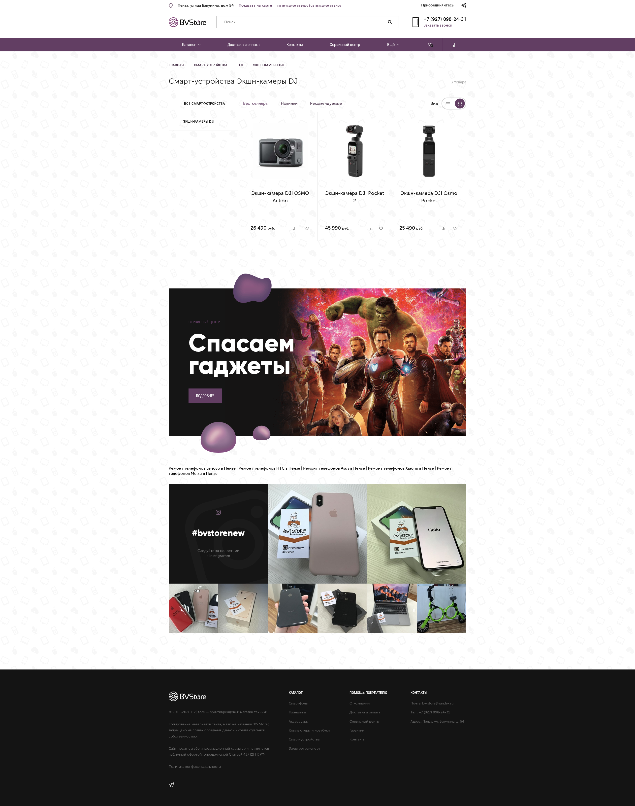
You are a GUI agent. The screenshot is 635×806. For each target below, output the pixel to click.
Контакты (294, 44)
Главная (176, 65)
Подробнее (205, 395)
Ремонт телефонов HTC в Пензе (269, 468)
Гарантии (356, 730)
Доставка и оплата (243, 44)
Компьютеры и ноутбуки (309, 730)
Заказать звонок (438, 25)
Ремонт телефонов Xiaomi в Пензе (401, 468)
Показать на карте (255, 5)
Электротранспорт (304, 748)
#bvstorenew (218, 532)
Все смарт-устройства (204, 103)
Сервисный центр (345, 44)
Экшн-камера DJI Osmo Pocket (429, 197)
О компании (359, 703)
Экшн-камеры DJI (268, 65)
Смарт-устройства (210, 65)
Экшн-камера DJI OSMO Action (280, 197)
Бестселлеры (255, 103)
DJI (240, 65)
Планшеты (297, 712)
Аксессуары (299, 721)
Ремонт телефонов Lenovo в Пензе (202, 468)
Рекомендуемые (326, 103)
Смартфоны (298, 703)
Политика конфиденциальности (195, 767)
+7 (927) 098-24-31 (445, 19)
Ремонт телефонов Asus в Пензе (334, 468)
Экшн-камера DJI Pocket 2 (354, 197)
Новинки (289, 103)
